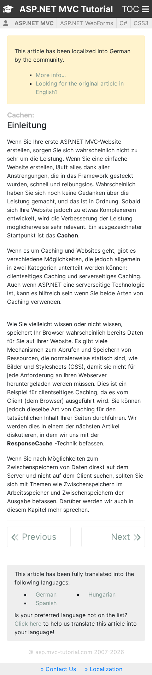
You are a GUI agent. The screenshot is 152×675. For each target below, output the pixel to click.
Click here (27, 623)
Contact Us (61, 669)
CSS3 (141, 23)
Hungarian (102, 594)
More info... (51, 74)
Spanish (46, 603)
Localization (106, 669)
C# (123, 23)
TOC (130, 9)
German (46, 594)
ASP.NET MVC (34, 23)
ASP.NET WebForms (86, 23)
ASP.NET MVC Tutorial (66, 9)
